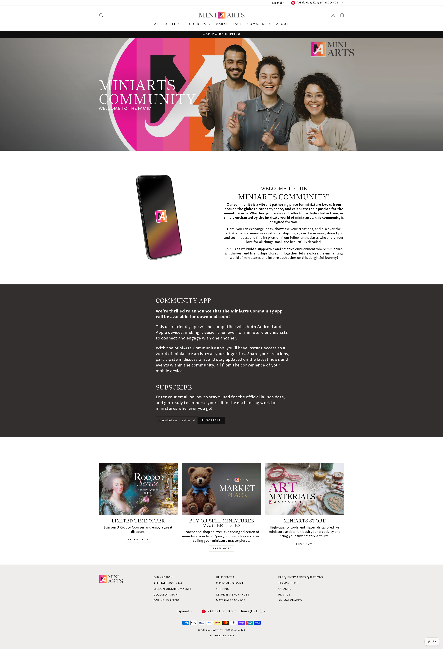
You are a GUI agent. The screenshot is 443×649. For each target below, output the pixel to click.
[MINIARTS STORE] (304, 489)
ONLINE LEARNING (166, 600)
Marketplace (228, 24)
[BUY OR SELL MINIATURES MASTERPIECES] (221, 489)
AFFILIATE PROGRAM (167, 583)
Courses (198, 24)
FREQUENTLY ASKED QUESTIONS (300, 577)
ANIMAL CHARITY (290, 600)
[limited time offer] (138, 489)
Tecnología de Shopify (221, 635)
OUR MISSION (163, 577)
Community (259, 24)
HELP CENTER (225, 577)
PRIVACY (284, 595)
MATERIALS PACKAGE (230, 600)
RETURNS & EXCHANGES (232, 595)
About (282, 24)
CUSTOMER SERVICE (230, 583)
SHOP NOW (304, 544)
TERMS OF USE (288, 583)
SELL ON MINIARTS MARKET (172, 589)
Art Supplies (167, 24)
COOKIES (284, 589)
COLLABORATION (165, 595)
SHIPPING (222, 589)
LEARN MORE (138, 539)
